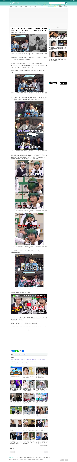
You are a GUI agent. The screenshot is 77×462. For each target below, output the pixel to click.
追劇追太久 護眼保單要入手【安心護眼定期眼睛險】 (29, 402)
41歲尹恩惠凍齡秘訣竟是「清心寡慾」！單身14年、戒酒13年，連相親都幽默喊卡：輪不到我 (16, 429)
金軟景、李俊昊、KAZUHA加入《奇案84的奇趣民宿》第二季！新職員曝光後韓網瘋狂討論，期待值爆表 (41, 416)
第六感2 (25, 354)
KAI (15, 354)
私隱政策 (33, 459)
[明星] (21, 6)
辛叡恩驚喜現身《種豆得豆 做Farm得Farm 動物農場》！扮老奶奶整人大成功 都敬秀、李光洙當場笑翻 (42, 389)
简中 (74, 0)
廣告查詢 (37, 459)
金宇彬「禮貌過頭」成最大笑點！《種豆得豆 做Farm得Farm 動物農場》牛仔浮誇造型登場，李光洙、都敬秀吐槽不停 (29, 429)
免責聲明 (29, 459)
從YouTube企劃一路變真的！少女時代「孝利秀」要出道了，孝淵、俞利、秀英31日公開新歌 (57, 38)
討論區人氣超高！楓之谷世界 (15, 376)
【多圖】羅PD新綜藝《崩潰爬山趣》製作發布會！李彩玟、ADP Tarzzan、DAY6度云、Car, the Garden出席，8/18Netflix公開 (41, 402)
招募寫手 (41, 459)
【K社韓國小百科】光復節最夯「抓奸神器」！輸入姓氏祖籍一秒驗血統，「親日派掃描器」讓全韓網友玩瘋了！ (57, 48)
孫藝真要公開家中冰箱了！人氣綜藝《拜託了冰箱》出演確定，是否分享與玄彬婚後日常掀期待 (29, 389)
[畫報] (35, 6)
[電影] (30, 6)
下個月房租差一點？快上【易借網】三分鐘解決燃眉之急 (41, 377)
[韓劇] (26, 6)
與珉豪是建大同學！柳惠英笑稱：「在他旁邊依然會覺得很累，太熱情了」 (16, 402)
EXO (17, 354)
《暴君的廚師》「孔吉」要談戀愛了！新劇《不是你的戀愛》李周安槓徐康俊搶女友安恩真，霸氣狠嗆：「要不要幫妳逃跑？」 (57, 59)
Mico (24, 32)
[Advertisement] (29, 339)
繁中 (71, 0)
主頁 (10, 457)
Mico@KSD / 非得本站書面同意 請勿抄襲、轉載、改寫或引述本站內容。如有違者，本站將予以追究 (28, 326)
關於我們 (25, 459)
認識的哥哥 (21, 354)
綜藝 (11, 32)
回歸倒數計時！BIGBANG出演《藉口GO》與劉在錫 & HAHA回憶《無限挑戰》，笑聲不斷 (16, 442)
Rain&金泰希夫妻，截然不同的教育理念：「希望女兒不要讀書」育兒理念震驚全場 (29, 442)
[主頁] (11, 6)
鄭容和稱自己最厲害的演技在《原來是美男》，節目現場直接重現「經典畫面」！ (41, 442)
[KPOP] (16, 6)
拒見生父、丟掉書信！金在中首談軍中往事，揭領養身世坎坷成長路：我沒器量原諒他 (16, 389)
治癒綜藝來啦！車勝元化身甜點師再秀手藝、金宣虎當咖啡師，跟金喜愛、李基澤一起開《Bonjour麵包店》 (41, 429)
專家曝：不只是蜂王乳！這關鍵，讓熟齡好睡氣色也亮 (29, 377)
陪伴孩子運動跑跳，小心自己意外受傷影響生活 (16, 415)
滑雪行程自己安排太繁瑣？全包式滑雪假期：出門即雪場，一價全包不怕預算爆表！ (29, 415)
